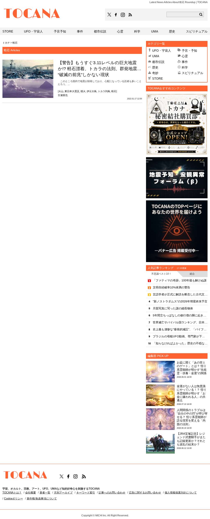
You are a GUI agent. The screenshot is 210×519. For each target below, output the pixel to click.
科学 (185, 67)
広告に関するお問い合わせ (145, 492)
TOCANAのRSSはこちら (130, 15)
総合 (192, 273)
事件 (185, 62)
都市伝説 (158, 62)
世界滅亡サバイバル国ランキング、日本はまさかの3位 (180, 322)
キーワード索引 (85, 492)
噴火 (83, 91)
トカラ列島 (104, 91)
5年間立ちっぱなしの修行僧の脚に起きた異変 (180, 315)
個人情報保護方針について (181, 492)
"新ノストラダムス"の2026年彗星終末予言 (180, 301)
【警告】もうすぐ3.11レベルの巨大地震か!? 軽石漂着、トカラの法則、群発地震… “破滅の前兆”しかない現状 (99, 68)
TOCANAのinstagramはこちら (123, 15)
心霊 (185, 56)
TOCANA (32, 14)
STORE (157, 78)
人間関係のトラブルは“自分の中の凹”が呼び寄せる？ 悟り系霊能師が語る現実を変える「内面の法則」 (192, 417)
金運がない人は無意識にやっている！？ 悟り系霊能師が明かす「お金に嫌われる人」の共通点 (191, 393)
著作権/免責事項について (42, 498)
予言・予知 (189, 50)
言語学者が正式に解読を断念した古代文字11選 (180, 294)
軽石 (113, 91)
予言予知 (60, 31)
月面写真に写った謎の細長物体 (173, 308)
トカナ (6, 42)
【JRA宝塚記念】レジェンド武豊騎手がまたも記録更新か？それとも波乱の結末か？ (191, 439)
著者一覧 (45, 492)
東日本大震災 (72, 91)
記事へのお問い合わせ (112, 492)
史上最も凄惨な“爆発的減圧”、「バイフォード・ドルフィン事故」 (180, 329)
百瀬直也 (63, 95)
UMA (155, 56)
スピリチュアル (192, 73)
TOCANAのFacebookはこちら (116, 15)
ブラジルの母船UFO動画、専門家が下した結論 (180, 336)
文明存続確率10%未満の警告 (171, 287)
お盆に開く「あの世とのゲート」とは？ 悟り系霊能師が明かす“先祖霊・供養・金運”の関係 (192, 368)
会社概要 (30, 492)
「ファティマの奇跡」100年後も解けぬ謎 (180, 280)
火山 (60, 91)
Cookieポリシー (13, 498)
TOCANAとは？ (12, 492)
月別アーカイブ (63, 492)
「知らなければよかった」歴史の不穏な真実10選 (180, 343)
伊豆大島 (92, 91)
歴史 (155, 67)
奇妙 (155, 73)
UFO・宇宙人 (161, 50)
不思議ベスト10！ (161, 273)
